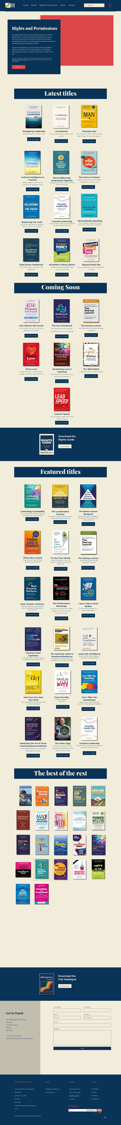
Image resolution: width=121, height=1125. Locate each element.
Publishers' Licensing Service (20, 59)
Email (55, 1022)
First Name (57, 1007)
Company (86, 1014)
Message (56, 1029)
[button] (110, 5)
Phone (55, 1014)
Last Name (87, 1007)
